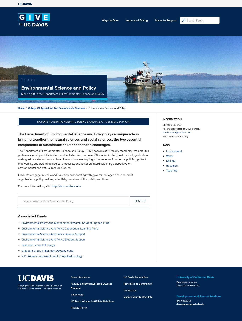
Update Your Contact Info (138, 297)
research (172, 166)
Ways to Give (110, 20)
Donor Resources (80, 277)
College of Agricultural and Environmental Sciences (56, 108)
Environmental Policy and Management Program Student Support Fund (65, 223)
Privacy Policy (79, 307)
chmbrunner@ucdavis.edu (177, 132)
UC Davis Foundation (136, 277)
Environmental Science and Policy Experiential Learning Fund (60, 228)
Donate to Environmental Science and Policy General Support (84, 122)
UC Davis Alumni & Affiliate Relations (92, 301)
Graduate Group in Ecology (38, 245)
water (169, 156)
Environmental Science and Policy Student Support (53, 239)
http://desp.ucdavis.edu (66, 186)
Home (21, 108)
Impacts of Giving (137, 20)
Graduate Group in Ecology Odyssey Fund (47, 251)
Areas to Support (165, 20)
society (170, 161)
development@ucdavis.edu (190, 304)
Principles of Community (138, 284)
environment (174, 151)
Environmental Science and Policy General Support (53, 234)
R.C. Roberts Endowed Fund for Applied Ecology (52, 256)
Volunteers (77, 294)
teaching (171, 170)
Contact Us (130, 290)
